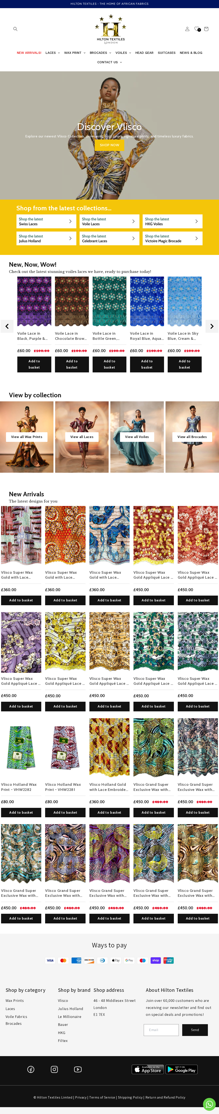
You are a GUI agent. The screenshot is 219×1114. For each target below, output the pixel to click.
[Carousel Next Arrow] (212, 326)
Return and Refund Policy (165, 1097)
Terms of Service (102, 1097)
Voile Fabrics (16, 1016)
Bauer (63, 1024)
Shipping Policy (130, 1097)
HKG (61, 1032)
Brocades (14, 1023)
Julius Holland (70, 1008)
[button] (15, 29)
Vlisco (63, 1000)
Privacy (80, 1097)
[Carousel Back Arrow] (7, 326)
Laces (10, 1008)
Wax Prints (15, 1000)
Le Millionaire (69, 1016)
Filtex (63, 1040)
